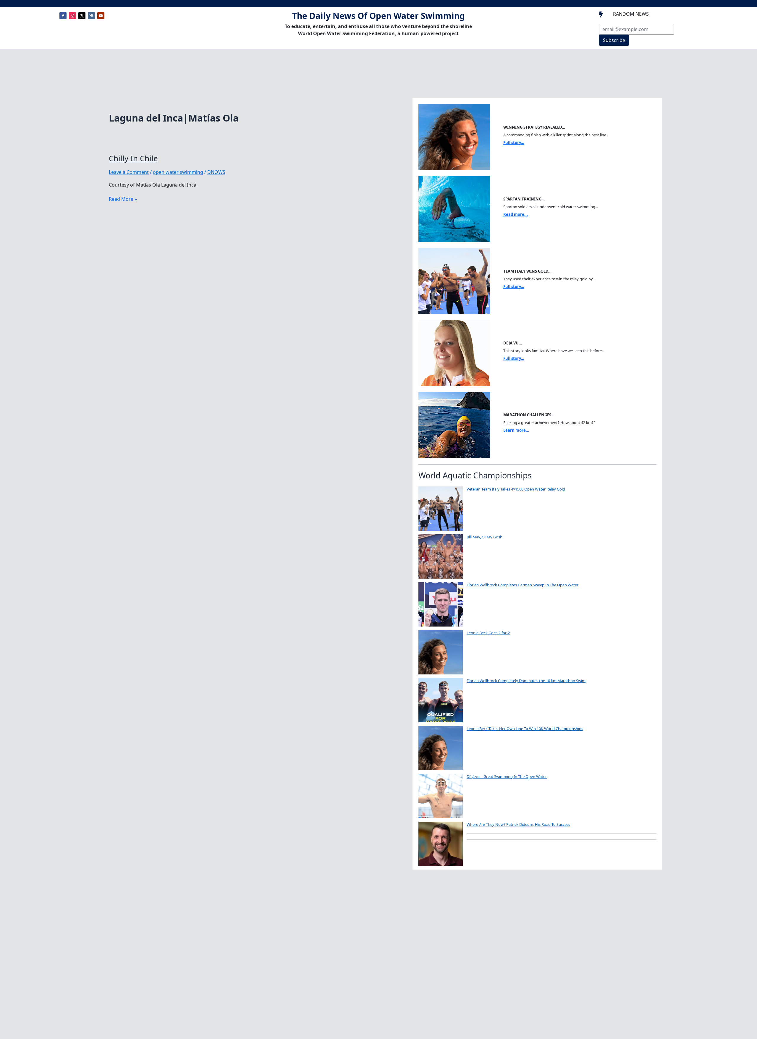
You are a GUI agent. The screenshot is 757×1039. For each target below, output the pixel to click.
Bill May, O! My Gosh (484, 537)
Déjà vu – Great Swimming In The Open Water (507, 776)
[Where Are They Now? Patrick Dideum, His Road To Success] (440, 844)
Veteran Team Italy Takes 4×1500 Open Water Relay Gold (516, 489)
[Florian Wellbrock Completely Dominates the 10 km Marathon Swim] (440, 700)
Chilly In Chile (133, 158)
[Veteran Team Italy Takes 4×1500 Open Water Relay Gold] (440, 508)
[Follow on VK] (91, 15)
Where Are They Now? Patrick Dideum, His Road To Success (518, 824)
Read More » (123, 199)
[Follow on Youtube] (100, 15)
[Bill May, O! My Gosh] (440, 556)
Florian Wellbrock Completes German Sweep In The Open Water (522, 585)
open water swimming (178, 172)
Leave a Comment (129, 172)
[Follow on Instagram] (72, 15)
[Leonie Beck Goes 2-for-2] (440, 652)
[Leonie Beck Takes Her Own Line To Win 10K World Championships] (440, 748)
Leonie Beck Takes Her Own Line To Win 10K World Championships (525, 728)
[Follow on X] (81, 15)
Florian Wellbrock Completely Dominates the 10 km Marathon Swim (526, 680)
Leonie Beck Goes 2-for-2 (488, 632)
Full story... (513, 142)
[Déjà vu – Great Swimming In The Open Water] (440, 796)
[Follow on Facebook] (63, 15)
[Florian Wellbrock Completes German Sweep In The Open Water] (440, 604)
